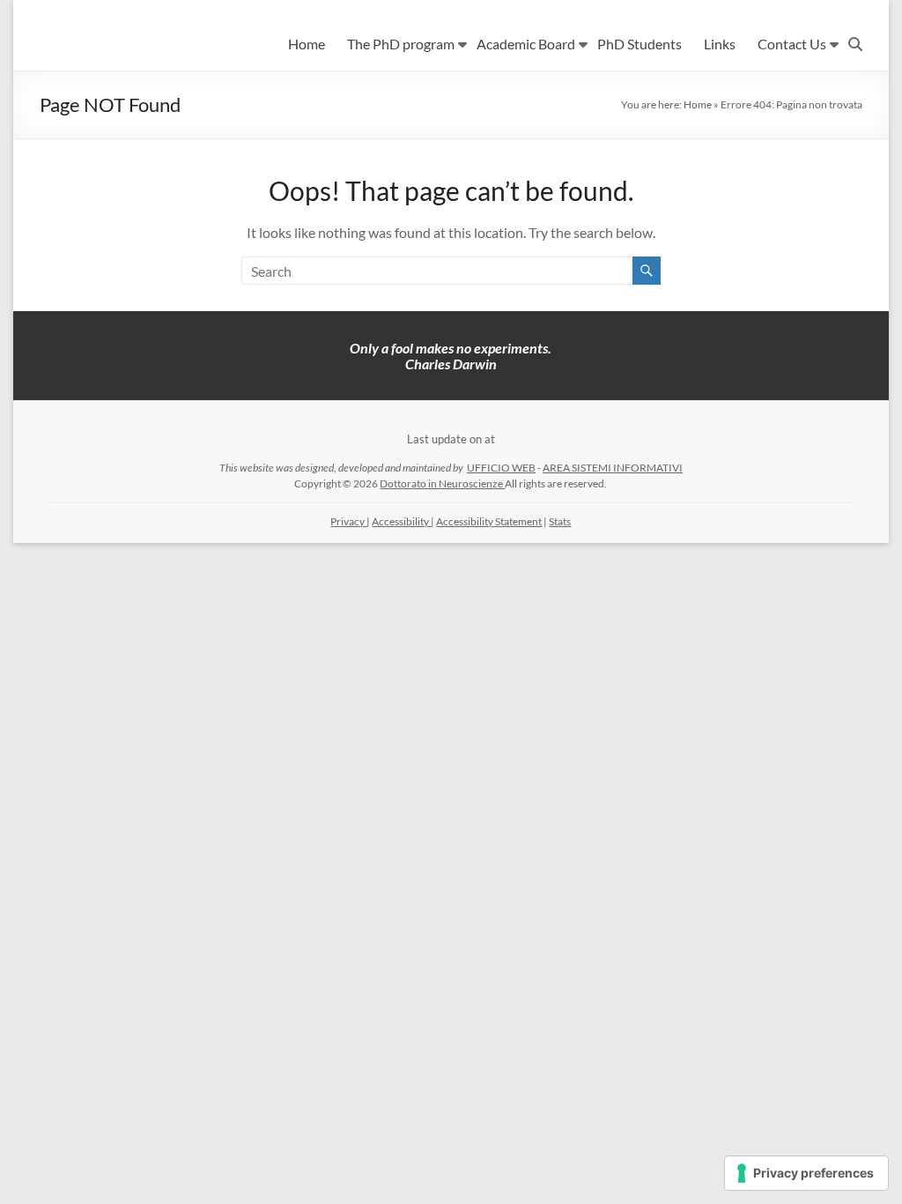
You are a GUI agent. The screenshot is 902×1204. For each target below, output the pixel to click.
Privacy (348, 521)
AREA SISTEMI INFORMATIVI (613, 467)
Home (306, 43)
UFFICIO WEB (501, 467)
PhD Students (639, 43)
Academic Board (526, 43)
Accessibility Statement (489, 521)
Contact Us (792, 43)
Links (720, 43)
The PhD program (401, 43)
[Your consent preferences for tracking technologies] (806, 1173)
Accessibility (401, 521)
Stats (560, 521)
